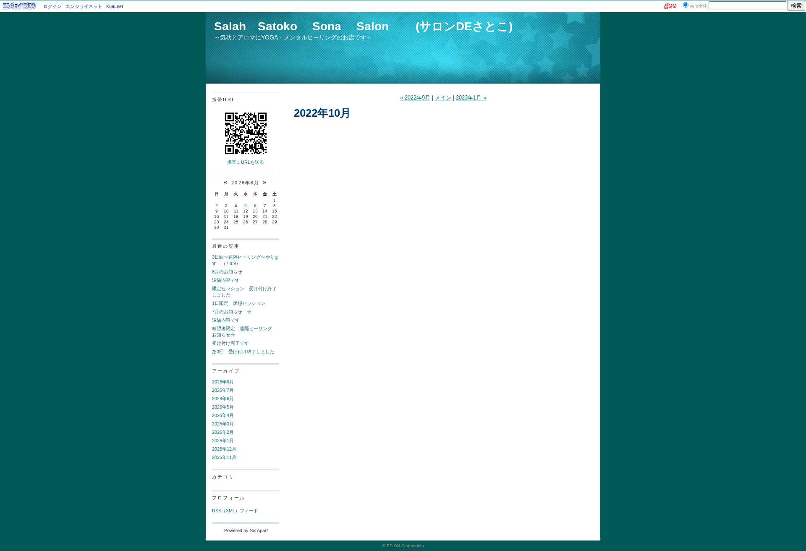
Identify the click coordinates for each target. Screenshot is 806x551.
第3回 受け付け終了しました (243, 351)
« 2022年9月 (415, 97)
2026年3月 (223, 423)
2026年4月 (223, 415)
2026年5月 (223, 406)
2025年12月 (224, 448)
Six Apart (259, 530)
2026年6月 (223, 398)
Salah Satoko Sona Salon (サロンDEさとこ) (363, 26)
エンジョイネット (83, 6)
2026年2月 (223, 432)
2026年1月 (223, 440)
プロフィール (228, 497)
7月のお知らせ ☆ (231, 311)
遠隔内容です (226, 280)
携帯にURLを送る (245, 162)
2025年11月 (224, 457)
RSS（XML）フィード (235, 510)
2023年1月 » (471, 97)
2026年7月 (223, 390)
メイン (443, 97)
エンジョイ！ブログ (20, 6)
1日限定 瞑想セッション (238, 303)
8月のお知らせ (227, 271)
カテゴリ (223, 476)
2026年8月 (223, 381)
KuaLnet (114, 6)
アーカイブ (226, 370)
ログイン (52, 6)
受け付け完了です (230, 343)
